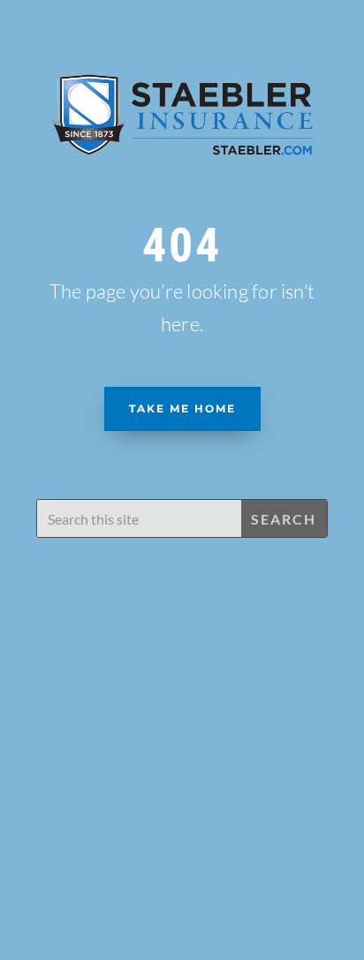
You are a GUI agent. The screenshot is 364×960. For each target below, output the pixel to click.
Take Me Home (182, 408)
